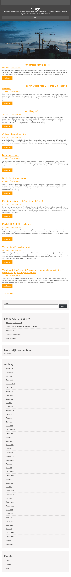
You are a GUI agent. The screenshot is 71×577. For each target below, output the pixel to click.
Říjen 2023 (9, 464)
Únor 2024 (9, 449)
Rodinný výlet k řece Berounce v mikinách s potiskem (34, 87)
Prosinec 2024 (10, 410)
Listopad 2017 (10, 544)
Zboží (7, 568)
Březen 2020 (9, 521)
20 (5, 293)
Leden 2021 (9, 514)
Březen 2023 (9, 483)
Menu (35, 17)
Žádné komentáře (16, 68)
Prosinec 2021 (10, 506)
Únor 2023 (9, 487)
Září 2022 (9, 498)
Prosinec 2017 (10, 540)
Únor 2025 (9, 403)
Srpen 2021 (9, 510)
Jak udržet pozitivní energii (37, 64)
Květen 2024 (9, 437)
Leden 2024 (9, 452)
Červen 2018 (10, 536)
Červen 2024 (10, 433)
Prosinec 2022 (10, 491)
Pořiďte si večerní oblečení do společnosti (22, 201)
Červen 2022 (10, 502)
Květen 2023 (9, 479)
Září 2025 (9, 376)
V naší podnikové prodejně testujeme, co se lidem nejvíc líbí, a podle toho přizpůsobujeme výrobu (32, 271)
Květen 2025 (9, 391)
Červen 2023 (10, 475)
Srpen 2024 (9, 426)
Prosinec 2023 (10, 456)
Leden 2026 (9, 372)
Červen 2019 (10, 533)
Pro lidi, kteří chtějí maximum (16, 224)
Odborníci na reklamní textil (15, 134)
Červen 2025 (10, 387)
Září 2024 (9, 422)
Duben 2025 (9, 395)
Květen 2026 (9, 368)
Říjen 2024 (9, 418)
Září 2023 (9, 468)
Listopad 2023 (10, 460)
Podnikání (9, 564)
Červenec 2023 (10, 471)
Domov (8, 560)
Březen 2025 (9, 399)
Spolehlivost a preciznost (14, 178)
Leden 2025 (9, 407)
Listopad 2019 (10, 525)
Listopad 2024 (10, 414)
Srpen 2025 (9, 380)
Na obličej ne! (31, 111)
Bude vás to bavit (10, 155)
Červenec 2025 (10, 384)
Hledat (6, 303)
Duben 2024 (9, 441)
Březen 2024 (9, 445)
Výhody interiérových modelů (16, 246)
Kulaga (35, 8)
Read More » (7, 78)
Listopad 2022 (10, 494)
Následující (10, 293)
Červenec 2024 (10, 429)
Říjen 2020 (9, 517)
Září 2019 (9, 529)
